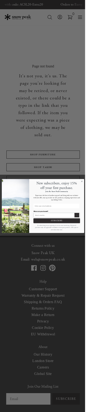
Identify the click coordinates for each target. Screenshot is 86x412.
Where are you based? (40, 211)
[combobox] (54, 215)
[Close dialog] (81, 181)
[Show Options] (77, 215)
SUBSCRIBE (56, 221)
